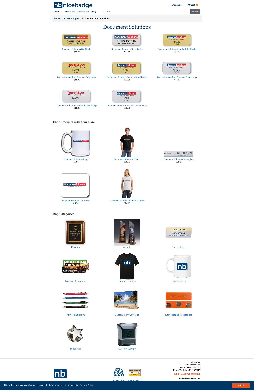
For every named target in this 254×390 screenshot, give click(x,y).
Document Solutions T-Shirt (127, 159)
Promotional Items (75, 315)
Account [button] (177, 5)
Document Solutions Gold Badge (77, 49)
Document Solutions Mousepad (75, 200)
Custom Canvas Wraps (127, 315)
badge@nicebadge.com (189, 378)
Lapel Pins (75, 349)
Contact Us (83, 11)
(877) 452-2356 (192, 374)
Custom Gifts (179, 281)
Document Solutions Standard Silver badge (177, 77)
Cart (194, 5)
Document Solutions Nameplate (179, 159)
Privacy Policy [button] (86, 385)
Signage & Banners (75, 281)
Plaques (75, 247)
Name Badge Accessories (178, 315)
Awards (127, 247)
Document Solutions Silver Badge (127, 49)
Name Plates (178, 247)
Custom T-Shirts (127, 281)
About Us (70, 11)
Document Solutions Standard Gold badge (177, 49)
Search (195, 11)
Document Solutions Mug (75, 159)
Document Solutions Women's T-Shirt (127, 200)
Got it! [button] (241, 385)
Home (57, 18)
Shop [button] (58, 11)
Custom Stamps (127, 349)
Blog (93, 11)
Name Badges (71, 18)
